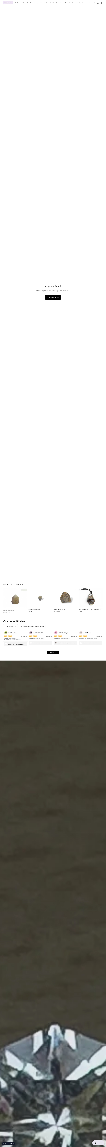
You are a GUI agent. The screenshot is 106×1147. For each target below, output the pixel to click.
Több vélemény (53, 652)
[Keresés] (94, 3)
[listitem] (81, 3)
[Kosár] (101, 3)
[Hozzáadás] (49, 604)
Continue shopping (53, 297)
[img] (8, 636)
